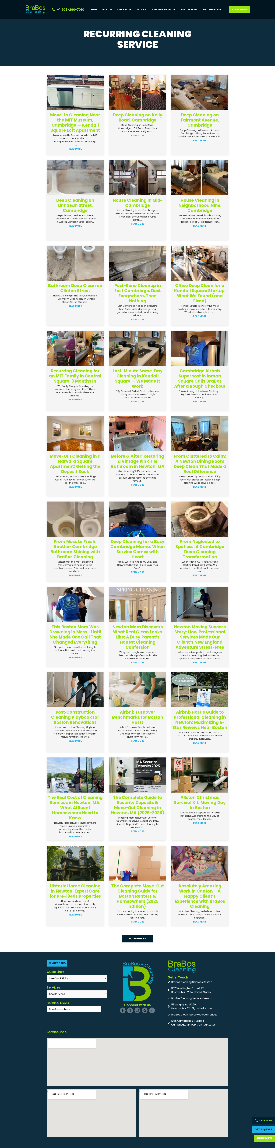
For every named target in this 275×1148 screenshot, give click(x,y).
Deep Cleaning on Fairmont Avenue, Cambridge (200, 120)
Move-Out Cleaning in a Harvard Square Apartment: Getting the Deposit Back (75, 463)
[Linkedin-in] (152, 1010)
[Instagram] (137, 1010)
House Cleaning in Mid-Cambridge (137, 202)
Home (94, 9)
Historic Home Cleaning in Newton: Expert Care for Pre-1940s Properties (75, 891)
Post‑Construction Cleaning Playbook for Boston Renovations (75, 717)
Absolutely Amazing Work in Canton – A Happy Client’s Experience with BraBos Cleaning (200, 896)
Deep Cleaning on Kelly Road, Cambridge (137, 117)
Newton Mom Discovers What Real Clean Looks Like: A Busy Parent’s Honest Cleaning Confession (137, 637)
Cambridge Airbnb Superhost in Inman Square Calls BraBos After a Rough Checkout (200, 378)
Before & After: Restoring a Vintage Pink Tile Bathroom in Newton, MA (137, 461)
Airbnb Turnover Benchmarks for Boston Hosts (137, 717)
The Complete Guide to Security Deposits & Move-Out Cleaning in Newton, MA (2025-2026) (137, 805)
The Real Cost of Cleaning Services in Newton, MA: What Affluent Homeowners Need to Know (75, 808)
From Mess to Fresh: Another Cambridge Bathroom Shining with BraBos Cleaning (75, 549)
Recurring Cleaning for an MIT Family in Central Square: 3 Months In (75, 376)
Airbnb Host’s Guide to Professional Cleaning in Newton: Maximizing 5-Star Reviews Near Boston (199, 719)
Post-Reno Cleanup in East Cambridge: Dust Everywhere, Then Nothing (137, 293)
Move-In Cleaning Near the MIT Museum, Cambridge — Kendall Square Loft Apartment (75, 122)
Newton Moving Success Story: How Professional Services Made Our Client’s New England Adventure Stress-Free (200, 637)
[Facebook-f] (123, 1010)
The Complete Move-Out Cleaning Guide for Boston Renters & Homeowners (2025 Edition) (137, 896)
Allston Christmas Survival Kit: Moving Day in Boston (200, 803)
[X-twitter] (130, 1010)
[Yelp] (145, 1010)
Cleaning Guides (162, 9)
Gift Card (142, 9)
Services (122, 9)
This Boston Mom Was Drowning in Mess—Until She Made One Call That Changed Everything (75, 634)
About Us (107, 9)
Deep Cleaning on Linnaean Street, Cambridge (75, 205)
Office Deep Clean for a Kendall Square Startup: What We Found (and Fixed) (200, 293)
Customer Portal (211, 9)
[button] (137, 938)
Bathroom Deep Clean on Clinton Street (75, 288)
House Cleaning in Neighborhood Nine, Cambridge (199, 205)
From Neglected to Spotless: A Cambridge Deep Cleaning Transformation (199, 549)
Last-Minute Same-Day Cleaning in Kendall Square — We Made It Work (137, 378)
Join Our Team (188, 9)
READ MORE (75, 148)
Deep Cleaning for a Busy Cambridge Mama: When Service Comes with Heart (137, 549)
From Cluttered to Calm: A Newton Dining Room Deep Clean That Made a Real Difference (200, 463)
